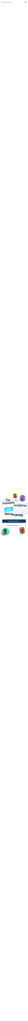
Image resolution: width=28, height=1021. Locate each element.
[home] (6, 2)
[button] (20, 2)
